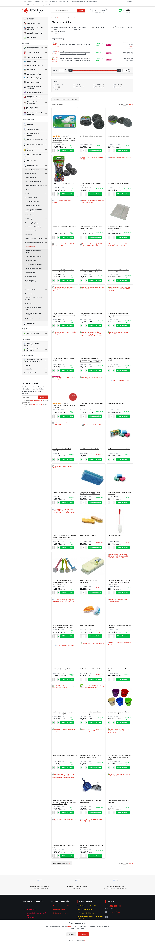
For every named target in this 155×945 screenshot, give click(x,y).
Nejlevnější (65, 99)
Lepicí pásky (28, 303)
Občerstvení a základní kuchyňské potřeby (34, 360)
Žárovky (27, 193)
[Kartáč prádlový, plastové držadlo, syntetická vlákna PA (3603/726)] (64, 611)
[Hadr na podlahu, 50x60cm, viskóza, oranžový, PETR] (92, 298)
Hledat (80, 11)
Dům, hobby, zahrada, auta (34, 155)
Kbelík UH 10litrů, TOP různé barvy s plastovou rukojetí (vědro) (119, 713)
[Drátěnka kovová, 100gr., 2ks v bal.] (92, 121)
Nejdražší (74, 99)
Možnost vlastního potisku (61, 913)
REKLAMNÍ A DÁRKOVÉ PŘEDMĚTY (35, 28)
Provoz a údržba (32, 165)
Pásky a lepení (29, 286)
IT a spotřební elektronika (32, 102)
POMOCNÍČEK (26, 5)
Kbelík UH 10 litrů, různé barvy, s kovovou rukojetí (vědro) (62, 713)
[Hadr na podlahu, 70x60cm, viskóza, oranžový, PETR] (64, 344)
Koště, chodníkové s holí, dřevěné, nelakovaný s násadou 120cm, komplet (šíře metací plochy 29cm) (64, 802)
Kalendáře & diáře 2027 (35, 33)
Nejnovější (56, 99)
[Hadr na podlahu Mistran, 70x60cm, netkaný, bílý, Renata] (64, 255)
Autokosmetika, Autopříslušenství (30, 281)
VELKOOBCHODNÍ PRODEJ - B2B (39, 5)
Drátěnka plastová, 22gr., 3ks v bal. (119, 183)
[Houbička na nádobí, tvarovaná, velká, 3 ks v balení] (120, 477)
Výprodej (27, 365)
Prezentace (31, 70)
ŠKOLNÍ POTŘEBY (33, 334)
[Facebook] (107, 917)
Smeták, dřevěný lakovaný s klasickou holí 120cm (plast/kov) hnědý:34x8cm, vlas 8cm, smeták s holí (75, 59)
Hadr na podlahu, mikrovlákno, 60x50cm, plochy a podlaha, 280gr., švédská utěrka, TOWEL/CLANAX (91, 360)
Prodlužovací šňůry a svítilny (33, 239)
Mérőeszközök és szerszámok (34, 319)
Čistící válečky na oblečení (34, 264)
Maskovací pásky (30, 294)
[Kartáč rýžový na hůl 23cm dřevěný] (92, 654)
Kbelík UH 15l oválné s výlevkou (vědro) (64, 755)
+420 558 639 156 (100, 11)
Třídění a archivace (33, 53)
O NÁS (24, 1)
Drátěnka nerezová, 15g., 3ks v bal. (63, 183)
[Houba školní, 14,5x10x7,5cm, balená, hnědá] (120, 344)
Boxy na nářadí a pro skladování (34, 185)
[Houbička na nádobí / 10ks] (120, 389)
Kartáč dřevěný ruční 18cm (88, 535)
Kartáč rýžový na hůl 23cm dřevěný (90, 669)
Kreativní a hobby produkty (33, 344)
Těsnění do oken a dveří (32, 201)
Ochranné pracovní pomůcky (33, 149)
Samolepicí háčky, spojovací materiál (33, 298)
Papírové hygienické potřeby (33, 134)
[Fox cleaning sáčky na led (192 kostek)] (64, 212)
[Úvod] (36, 10)
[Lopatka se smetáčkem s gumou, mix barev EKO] (120, 786)
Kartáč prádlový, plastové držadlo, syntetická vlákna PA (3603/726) (63, 626)
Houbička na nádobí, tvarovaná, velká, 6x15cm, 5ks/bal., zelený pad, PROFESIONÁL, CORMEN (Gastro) (64, 537)
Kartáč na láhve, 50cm (114, 535)
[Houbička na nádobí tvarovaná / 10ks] (64, 477)
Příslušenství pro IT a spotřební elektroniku (34, 97)
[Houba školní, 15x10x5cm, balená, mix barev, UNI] (64, 389)
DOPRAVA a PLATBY (38, 1)
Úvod (52, 18)
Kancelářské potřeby (34, 74)
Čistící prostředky (30, 290)
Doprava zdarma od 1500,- (61, 906)
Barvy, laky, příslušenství (35, 144)
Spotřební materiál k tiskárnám (34, 87)
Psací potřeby (31, 61)
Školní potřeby (28, 369)
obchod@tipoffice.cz (114, 912)
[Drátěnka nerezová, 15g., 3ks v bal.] (64, 169)
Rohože (27, 189)
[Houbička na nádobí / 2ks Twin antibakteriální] (64, 434)
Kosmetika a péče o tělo (35, 139)
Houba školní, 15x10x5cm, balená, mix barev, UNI (75, 44)
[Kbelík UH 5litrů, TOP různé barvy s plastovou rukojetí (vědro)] (92, 741)
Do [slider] (119, 70)
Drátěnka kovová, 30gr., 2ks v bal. (118, 136)
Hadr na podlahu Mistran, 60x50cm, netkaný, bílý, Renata (91, 227)
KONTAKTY (30, 1)
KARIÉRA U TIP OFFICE (50, 1)
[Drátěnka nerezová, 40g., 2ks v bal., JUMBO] (92, 169)
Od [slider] (70, 70)
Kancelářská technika (34, 82)
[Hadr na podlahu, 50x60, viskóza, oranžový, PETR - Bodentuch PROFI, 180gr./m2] (64, 298)
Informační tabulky (30, 174)
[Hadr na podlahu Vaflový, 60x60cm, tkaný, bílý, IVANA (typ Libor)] (92, 255)
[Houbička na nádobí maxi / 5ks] (92, 434)
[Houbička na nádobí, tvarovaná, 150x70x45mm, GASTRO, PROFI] (92, 477)
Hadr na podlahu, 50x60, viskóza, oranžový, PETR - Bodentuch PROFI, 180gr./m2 (63, 315)
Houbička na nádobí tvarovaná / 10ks (63, 492)
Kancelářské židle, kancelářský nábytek (33, 108)
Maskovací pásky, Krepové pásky (34, 223)
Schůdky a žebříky (30, 177)
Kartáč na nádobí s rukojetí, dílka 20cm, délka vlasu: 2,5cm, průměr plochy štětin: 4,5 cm (62, 582)
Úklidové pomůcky (33, 129)
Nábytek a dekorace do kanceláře (35, 113)
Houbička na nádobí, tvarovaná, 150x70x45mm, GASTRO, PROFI (90, 493)
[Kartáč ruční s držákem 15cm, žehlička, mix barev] (120, 611)
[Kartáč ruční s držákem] (92, 611)
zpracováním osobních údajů (36, 400)
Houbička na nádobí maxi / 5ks (89, 449)
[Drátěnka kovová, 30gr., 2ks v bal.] (120, 121)
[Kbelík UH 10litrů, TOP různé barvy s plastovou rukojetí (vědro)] (120, 697)
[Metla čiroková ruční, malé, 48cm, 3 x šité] (64, 831)
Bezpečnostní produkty (32, 170)
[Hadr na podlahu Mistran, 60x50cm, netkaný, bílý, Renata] (92, 212)
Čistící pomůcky (30, 246)
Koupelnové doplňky (31, 231)
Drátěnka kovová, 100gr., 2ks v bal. (91, 136)
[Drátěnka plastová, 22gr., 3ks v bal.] (120, 169)
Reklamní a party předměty (33, 349)
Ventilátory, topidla (31, 197)
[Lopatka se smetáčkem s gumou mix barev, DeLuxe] (92, 786)
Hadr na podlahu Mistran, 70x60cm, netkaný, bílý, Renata (63, 271)
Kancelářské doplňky (34, 78)
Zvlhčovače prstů (30, 215)
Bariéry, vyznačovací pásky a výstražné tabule (33, 210)
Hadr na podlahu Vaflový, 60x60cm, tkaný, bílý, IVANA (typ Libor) (91, 271)
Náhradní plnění (30, 917)
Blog (50, 5)
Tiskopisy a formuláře (34, 57)
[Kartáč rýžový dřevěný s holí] (64, 654)
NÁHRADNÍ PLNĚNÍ (60, 1)
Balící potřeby (31, 160)
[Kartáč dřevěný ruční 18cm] (92, 521)
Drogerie (30, 124)
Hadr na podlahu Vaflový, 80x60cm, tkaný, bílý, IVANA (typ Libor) (118, 271)
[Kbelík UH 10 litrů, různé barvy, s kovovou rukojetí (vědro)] (64, 697)
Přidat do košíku (67, 151)
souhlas (69, 927)
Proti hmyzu (28, 235)
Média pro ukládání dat (35, 92)
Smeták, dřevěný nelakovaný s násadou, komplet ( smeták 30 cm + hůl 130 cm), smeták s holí (75, 53)
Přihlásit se (43, 397)
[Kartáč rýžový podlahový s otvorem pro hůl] (120, 654)
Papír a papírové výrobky (35, 48)
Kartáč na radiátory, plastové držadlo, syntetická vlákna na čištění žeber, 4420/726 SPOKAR (119, 582)
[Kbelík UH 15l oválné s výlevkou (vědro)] (64, 741)
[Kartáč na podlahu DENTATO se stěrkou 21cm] (92, 566)
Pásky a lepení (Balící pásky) (33, 181)
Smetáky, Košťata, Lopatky (34, 268)
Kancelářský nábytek (30, 373)
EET (68, 1)
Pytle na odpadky (30, 272)
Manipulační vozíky (30, 276)
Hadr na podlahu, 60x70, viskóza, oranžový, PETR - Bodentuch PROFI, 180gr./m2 (119, 315)
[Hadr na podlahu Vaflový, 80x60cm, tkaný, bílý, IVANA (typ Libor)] (120, 255)
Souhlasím (83, 934)
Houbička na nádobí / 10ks (116, 403)
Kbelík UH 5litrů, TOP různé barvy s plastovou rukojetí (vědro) (91, 756)
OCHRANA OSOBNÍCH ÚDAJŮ (77, 1)
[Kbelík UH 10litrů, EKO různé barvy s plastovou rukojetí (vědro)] (92, 697)
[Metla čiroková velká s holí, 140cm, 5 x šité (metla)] (92, 831)
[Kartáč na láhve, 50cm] (120, 521)
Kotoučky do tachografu (32, 205)
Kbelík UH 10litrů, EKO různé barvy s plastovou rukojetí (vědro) (91, 713)
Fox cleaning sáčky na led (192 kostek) (64, 227)
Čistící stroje (29, 219)
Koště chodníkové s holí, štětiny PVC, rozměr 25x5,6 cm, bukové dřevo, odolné (119, 757)
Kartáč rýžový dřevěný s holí (61, 669)
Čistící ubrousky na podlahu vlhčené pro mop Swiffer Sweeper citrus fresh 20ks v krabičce (64, 140)
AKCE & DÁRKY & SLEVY (35, 23)
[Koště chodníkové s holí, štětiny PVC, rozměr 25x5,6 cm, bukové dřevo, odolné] (120, 741)
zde (85, 940)
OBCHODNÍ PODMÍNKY (91, 1)
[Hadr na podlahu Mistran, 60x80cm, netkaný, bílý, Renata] (120, 212)
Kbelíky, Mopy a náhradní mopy (33, 251)
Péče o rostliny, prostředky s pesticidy (33, 314)
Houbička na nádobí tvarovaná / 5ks (119, 449)
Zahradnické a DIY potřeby (33, 227)
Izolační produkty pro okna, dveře (33, 308)
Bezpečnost (31, 323)
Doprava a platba (30, 909)
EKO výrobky (31, 37)
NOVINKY (30, 19)
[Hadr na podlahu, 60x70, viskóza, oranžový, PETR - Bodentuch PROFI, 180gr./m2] (120, 298)
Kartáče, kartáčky (31, 260)
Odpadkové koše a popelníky (34, 242)
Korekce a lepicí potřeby (35, 65)
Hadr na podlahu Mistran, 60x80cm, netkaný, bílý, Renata (119, 227)
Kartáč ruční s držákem (87, 625)
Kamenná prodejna (59, 909)
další (130, 104)
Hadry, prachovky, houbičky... (34, 256)
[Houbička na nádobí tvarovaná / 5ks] (120, 434)
